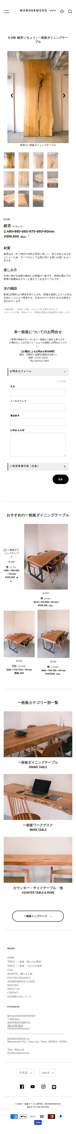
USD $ (45, 1072)
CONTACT (13, 992)
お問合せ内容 (18, 430)
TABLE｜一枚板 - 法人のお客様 (24, 965)
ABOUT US (13, 989)
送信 (60, 479)
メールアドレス (19, 401)
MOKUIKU (13, 985)
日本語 (23, 1072)
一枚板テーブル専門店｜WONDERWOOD (42, 1104)
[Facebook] (22, 1087)
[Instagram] (43, 1087)
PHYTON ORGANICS (19, 977)
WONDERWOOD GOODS (21, 981)
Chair (10, 970)
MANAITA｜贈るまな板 (19, 973)
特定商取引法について (19, 996)
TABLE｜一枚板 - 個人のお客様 (24, 961)
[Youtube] (33, 1087)
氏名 (13, 386)
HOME (11, 957)
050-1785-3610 (15, 1025)
